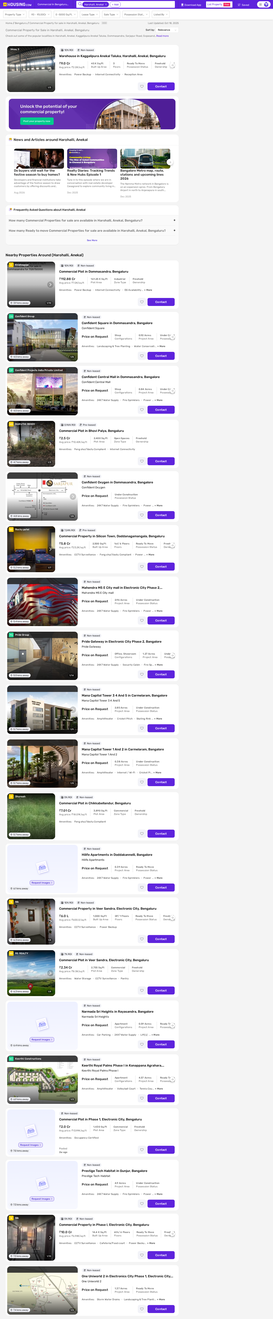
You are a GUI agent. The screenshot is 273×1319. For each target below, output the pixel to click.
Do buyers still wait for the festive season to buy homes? (37, 172)
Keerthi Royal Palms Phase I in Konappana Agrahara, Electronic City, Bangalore (122, 1066)
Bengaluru (21, 23)
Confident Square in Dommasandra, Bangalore (117, 323)
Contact (161, 86)
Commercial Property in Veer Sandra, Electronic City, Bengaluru (107, 908)
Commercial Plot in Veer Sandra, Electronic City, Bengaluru (104, 960)
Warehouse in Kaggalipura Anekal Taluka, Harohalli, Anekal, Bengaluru (112, 56)
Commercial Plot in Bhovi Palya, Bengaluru (91, 431)
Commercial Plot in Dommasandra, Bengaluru (93, 271)
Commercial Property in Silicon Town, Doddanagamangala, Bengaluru (112, 536)
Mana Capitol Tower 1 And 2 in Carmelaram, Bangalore (123, 749)
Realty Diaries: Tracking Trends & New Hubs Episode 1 (91, 172)
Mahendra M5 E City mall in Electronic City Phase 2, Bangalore (121, 588)
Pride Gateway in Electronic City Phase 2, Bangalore (121, 641)
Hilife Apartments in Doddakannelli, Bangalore (117, 855)
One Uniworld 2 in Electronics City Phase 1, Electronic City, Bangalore (126, 1276)
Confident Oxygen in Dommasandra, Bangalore (117, 482)
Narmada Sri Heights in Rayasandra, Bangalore (117, 1011)
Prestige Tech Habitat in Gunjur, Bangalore (114, 1171)
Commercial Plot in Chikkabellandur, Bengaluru (95, 803)
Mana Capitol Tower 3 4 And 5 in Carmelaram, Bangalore (124, 695)
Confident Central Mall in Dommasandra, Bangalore (121, 377)
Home (9, 23)
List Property (218, 4)
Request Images (41, 882)
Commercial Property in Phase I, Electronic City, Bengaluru (104, 1225)
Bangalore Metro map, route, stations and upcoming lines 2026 (142, 174)
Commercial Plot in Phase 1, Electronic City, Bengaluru (100, 1119)
